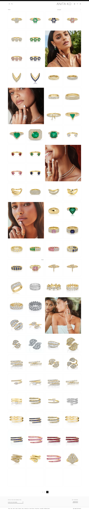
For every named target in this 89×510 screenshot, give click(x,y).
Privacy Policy (37, 508)
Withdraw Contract (47, 508)
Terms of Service (31, 508)
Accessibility (42, 508)
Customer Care (26, 508)
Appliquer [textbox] (59, 9)
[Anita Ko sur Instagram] (73, 508)
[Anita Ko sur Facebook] (74, 508)
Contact (16, 508)
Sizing (22, 508)
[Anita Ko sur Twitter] (75, 508)
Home (9, 508)
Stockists (19, 508)
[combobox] (69, 9)
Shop (11, 508)
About (14, 508)
